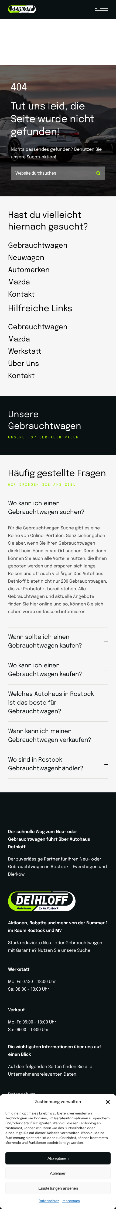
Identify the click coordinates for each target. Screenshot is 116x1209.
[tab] (58, 508)
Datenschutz (49, 1201)
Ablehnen (58, 1173)
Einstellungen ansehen (58, 1188)
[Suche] (98, 173)
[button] (108, 1102)
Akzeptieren (58, 1158)
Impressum (71, 1201)
